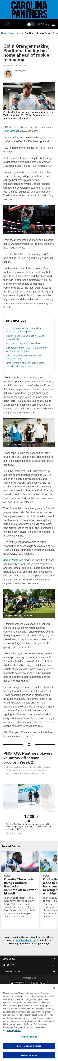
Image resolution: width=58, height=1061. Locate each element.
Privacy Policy (14, 1030)
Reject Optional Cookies (29, 1046)
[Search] (47, 24)
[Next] (37, 816)
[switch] (31, 24)
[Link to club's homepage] (6, 23)
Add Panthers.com (26, 940)
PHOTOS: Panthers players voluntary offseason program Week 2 (28, 757)
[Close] (54, 988)
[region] (29, 1022)
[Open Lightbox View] (29, 809)
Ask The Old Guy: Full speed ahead (23, 343)
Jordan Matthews (13, 559)
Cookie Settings (29, 1036)
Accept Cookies (29, 1055)
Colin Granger (11, 130)
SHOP (41, 24)
